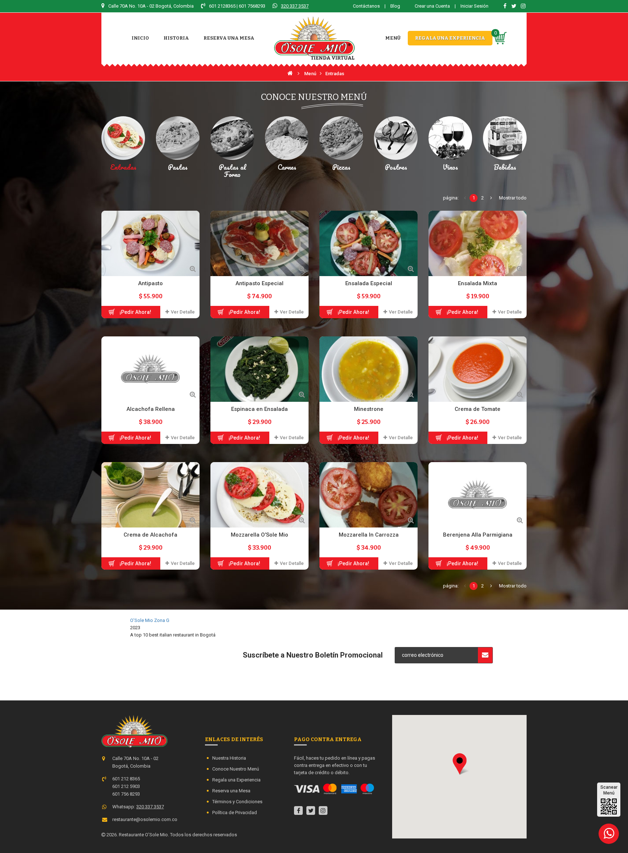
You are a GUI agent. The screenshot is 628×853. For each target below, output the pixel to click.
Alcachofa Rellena (150, 409)
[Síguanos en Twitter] (514, 6)
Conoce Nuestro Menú (235, 769)
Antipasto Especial (259, 283)
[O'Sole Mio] (314, 38)
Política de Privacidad (234, 812)
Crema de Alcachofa (150, 534)
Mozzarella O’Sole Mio (259, 534)
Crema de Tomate (477, 409)
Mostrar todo (513, 198)
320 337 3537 (295, 6)
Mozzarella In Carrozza (369, 534)
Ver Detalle (183, 312)
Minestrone (368, 409)
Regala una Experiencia (236, 780)
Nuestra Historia (229, 758)
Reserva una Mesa (231, 790)
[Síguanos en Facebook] (504, 6)
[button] (459, 764)
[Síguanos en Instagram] (523, 6)
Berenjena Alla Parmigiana (477, 534)
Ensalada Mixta (477, 283)
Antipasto (150, 283)
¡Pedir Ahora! (135, 312)
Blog (395, 6)
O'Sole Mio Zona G (149, 620)
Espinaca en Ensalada (259, 409)
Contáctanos (366, 6)
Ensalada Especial (368, 283)
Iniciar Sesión (474, 6)
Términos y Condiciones (237, 801)
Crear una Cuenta (433, 6)
